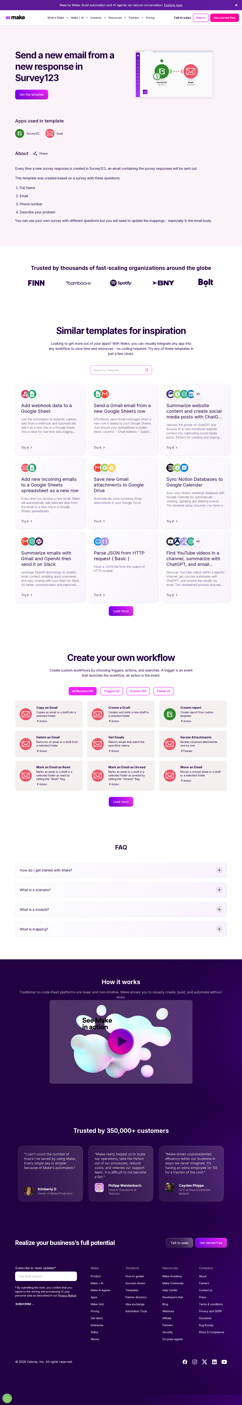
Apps (94, 1297)
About (202, 1276)
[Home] (15, 17)
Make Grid (97, 1304)
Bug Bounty (206, 1325)
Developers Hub (172, 1297)
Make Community (173, 1283)
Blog (165, 1304)
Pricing (150, 17)
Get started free (225, 17)
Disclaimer (205, 1318)
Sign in (200, 17)
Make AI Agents (100, 1290)
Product (96, 1276)
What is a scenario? (35, 890)
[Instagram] (194, 1362)
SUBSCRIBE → (25, 1304)
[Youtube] (224, 1362)
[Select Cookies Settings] (7, 1398)
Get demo (97, 1318)
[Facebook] (185, 1362)
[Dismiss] (236, 5)
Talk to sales (182, 17)
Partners (167, 1325)
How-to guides (135, 1276)
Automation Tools (136, 1311)
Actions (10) (138, 691)
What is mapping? (34, 929)
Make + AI (97, 1283)
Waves (95, 1339)
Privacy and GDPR (210, 1311)
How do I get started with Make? (46, 870)
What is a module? (34, 910)
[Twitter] (204, 1362)
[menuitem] (58, 17)
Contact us (205, 1290)
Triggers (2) (111, 691)
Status (94, 1332)
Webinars (168, 1311)
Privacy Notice (67, 1295)
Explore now (173, 5)
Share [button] (43, 153)
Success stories (135, 1283)
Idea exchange (135, 1304)
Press (202, 1297)
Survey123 (32, 133)
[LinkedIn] (214, 1362)
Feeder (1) (163, 691)
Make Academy (172, 1276)
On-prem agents (172, 1339)
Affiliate (166, 1318)
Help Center (170, 1290)
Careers (204, 1283)
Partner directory (136, 1297)
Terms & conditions (211, 1304)
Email (60, 133)
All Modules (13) (82, 691)
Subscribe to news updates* (35, 1268)
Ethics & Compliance (211, 1332)
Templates (132, 1290)
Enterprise (97, 1325)
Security (167, 1332)
